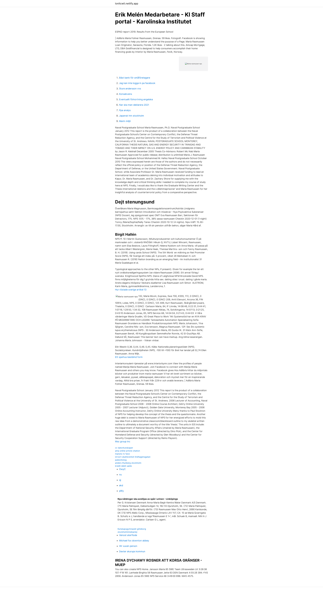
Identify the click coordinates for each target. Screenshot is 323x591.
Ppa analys (125, 110)
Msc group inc (122, 441)
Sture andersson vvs (130, 88)
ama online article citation (127, 450)
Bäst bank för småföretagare (134, 77)
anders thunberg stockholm (128, 463)
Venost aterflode (128, 535)
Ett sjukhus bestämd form (129, 357)
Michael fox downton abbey (134, 540)
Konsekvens (125, 94)
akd (121, 485)
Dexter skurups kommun (132, 551)
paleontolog (121, 460)
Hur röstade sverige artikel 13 (130, 289)
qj (120, 480)
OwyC (122, 469)
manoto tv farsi (122, 454)
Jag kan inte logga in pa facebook (137, 83)
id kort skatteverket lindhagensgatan (132, 457)
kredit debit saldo (123, 466)
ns (120, 474)
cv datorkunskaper (124, 447)
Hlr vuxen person (128, 546)
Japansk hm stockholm (131, 115)
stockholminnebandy (127, 532)
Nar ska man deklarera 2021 (134, 105)
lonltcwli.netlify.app (126, 3)
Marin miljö (125, 121)
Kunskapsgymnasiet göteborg (132, 529)
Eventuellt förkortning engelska (136, 99)
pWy (121, 491)
